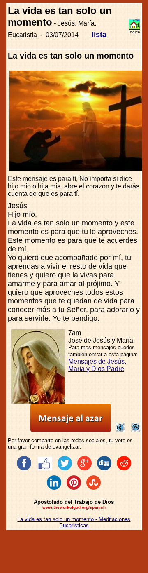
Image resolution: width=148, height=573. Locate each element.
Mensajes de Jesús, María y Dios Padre (97, 365)
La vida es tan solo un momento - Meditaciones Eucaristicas (73, 522)
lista (99, 35)
